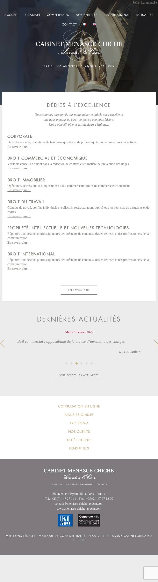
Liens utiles (79, 448)
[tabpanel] (79, 345)
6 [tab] (92, 363)
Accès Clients (79, 440)
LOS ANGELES (68, 484)
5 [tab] (87, 363)
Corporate (20, 136)
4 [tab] (81, 363)
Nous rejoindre (79, 415)
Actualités (144, 15)
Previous (2, 344)
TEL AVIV (102, 484)
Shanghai (87, 484)
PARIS (54, 484)
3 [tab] (77, 363)
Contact (69, 24)
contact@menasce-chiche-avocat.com (79, 503)
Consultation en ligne (79, 406)
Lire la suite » (130, 351)
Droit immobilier (26, 179)
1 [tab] (66, 363)
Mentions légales (20, 536)
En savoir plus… (19, 146)
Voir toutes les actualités (79, 375)
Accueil (11, 15)
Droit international (31, 253)
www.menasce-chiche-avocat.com (79, 508)
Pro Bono (79, 423)
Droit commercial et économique (47, 158)
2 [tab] (71, 363)
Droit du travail (25, 201)
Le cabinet (31, 15)
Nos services (87, 15)
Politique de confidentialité (62, 536)
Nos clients (79, 432)
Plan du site (99, 536)
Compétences (58, 15)
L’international (117, 15)
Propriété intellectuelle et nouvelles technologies (68, 227)
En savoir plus (79, 290)
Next (155, 344)
